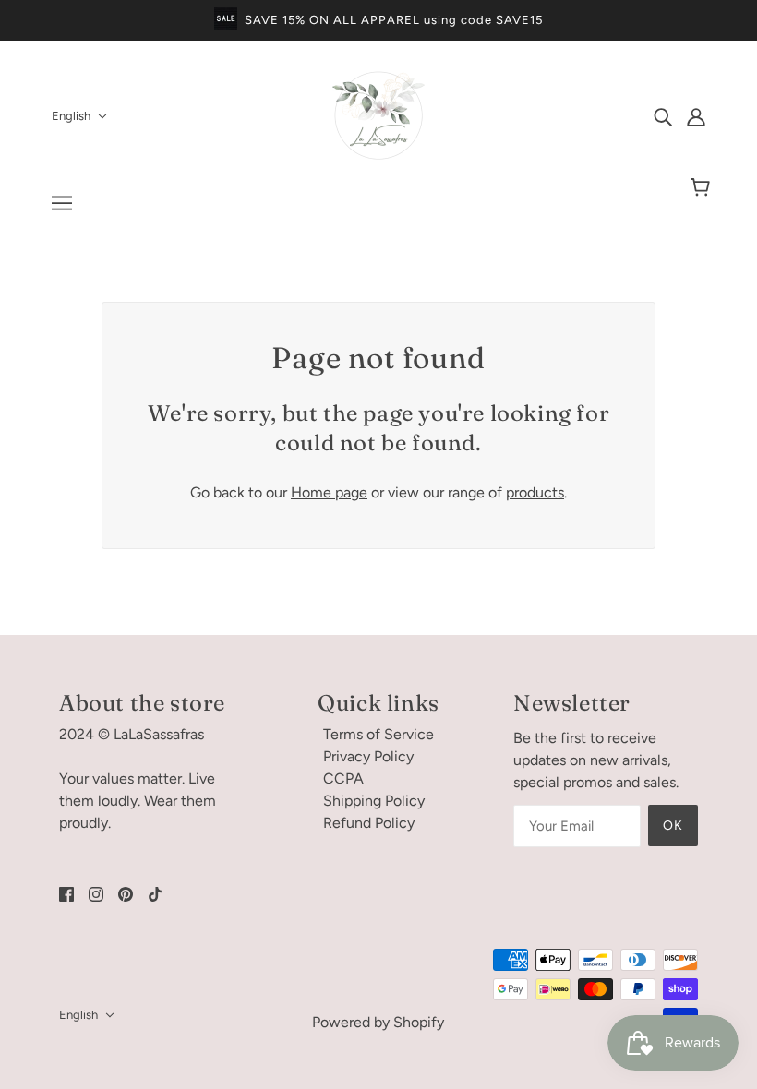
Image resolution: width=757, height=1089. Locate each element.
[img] (662, 116)
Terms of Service (378, 734)
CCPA (343, 778)
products (535, 492)
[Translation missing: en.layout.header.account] (696, 116)
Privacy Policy (368, 756)
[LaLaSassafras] (378, 156)
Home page (329, 492)
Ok (673, 825)
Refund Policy (369, 823)
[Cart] (703, 188)
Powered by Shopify (378, 1022)
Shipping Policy (374, 800)
